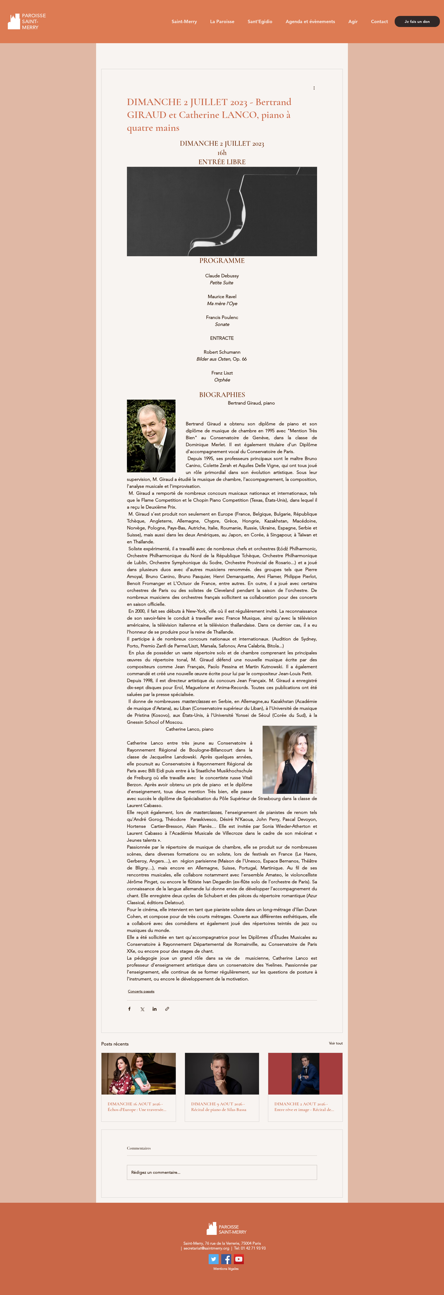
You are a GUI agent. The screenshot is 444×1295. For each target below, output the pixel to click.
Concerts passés (141, 991)
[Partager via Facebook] (129, 1008)
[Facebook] (226, 1259)
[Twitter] (214, 1259)
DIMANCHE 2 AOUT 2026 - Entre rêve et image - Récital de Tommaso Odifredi (302, 1106)
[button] (184, 21)
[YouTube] (239, 1259)
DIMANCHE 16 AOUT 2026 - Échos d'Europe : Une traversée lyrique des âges (135, 1106)
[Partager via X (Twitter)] (142, 1008)
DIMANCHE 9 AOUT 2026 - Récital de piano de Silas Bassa (218, 1106)
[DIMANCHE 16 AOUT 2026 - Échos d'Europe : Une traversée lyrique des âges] (138, 1074)
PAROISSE (229, 1226)
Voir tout (336, 1043)
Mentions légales (226, 1269)
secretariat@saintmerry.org (206, 1248)
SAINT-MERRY (233, 1232)
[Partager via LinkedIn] (154, 1008)
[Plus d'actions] (314, 88)
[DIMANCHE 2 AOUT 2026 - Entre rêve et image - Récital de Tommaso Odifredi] (305, 1074)
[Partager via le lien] (167, 1008)
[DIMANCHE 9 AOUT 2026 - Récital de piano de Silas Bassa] (222, 1074)
